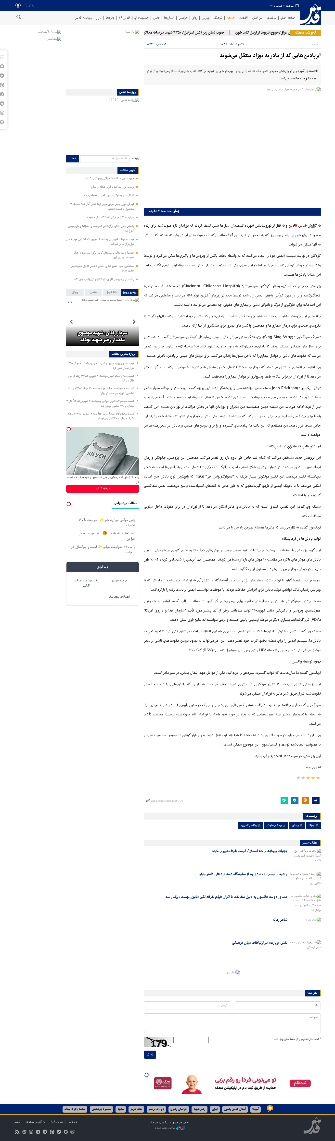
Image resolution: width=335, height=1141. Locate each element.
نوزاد (312, 825)
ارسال (150, 1055)
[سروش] (45, 1132)
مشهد (120, 1109)
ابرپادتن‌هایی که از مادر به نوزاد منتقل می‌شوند (270, 56)
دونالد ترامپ (156, 1109)
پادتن (295, 825)
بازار (99, 18)
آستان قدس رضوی (235, 1109)
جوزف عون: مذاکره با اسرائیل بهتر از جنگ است (108, 178)
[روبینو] (66, 1132)
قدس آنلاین (310, 14)
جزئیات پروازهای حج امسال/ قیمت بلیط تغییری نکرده (249, 851)
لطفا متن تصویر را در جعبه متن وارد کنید (297, 1039)
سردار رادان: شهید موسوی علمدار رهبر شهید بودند (102, 337)
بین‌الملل (257, 18)
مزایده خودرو (119, 580)
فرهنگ (218, 18)
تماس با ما (57, 1122)
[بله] (59, 1132)
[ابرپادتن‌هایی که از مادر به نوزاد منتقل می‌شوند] (232, 146)
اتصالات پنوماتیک (119, 597)
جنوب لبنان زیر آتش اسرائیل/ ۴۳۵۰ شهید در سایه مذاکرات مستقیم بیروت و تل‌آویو (176, 33)
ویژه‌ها (110, 18)
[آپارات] (24, 1132)
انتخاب (72, 159)
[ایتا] (52, 1132)
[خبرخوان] (17, 1132)
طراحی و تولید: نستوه (165, 1128)
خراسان (183, 18)
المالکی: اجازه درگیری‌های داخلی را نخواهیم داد (108, 196)
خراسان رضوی (178, 1109)
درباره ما (73, 1122)
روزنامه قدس (83, 18)
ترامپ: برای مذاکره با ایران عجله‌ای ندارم (112, 187)
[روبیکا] (73, 1132)
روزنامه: (135, 159)
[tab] (130, 292)
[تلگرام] (38, 1132)
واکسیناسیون (249, 825)
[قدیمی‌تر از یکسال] (305, 857)
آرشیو (17, 1122)
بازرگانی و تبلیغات (35, 1122)
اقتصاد (243, 18)
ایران (215, 1109)
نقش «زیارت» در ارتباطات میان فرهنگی (259, 943)
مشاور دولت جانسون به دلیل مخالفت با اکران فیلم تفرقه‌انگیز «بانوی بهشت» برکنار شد (226, 897)
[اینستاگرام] (31, 1132)
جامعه (231, 18)
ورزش (206, 18)
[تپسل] (146, 1074)
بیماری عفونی (274, 825)
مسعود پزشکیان (101, 1109)
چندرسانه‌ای (141, 18)
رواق (194, 18)
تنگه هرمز (136, 1109)
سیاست (271, 18)
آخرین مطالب (128, 170)
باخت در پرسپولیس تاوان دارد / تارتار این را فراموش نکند (104, 279)
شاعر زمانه (279, 920)
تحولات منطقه (305, 33)
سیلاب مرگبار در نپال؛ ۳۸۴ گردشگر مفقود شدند (108, 218)
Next (71, 322)
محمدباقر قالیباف (74, 1109)
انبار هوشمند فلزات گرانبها (86, 583)
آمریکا (255, 1109)
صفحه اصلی (288, 18)
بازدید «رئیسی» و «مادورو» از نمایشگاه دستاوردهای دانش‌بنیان (242, 874)
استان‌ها (169, 18)
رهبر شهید (199, 1109)
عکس (156, 18)
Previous (134, 322)
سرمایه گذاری (103, 489)
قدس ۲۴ (124, 18)
